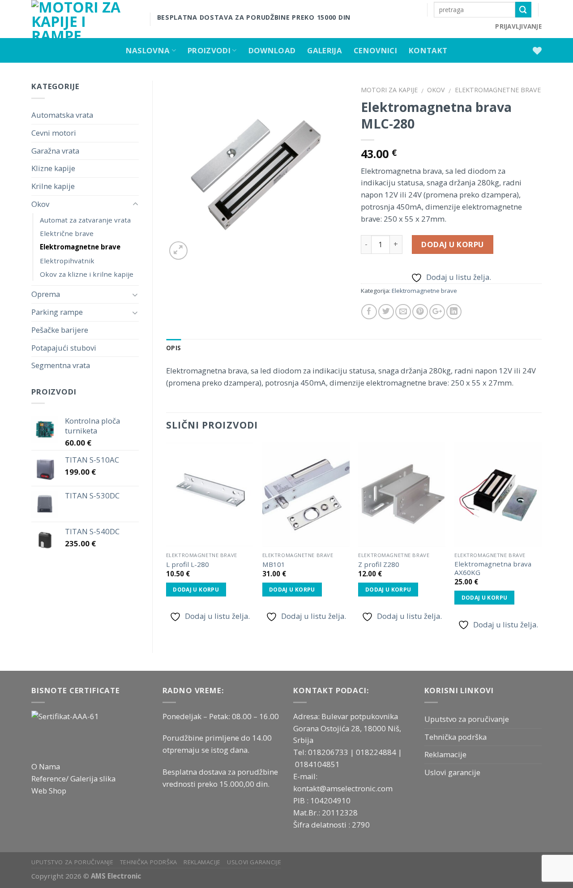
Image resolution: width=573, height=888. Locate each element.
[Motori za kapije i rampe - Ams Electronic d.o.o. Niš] (84, 19)
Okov (40, 204)
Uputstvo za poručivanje (466, 719)
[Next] (541, 540)
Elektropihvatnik (67, 260)
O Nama (45, 766)
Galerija (324, 50)
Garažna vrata (55, 151)
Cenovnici (375, 50)
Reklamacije (445, 754)
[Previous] (166, 540)
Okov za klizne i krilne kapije (86, 274)
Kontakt (428, 50)
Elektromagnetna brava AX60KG (492, 568)
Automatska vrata (62, 115)
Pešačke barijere (59, 330)
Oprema (45, 294)
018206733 (329, 752)
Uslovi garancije (452, 772)
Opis (173, 348)
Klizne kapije (53, 168)
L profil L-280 (187, 564)
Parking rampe (57, 312)
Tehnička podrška (455, 737)
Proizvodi (209, 50)
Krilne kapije (53, 186)
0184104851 (317, 764)
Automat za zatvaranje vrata (85, 219)
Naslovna (148, 50)
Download (272, 50)
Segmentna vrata (60, 365)
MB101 (273, 564)
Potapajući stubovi (63, 348)
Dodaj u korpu (452, 244)
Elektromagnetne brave (80, 246)
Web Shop (48, 790)
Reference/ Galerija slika (73, 778)
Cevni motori (53, 133)
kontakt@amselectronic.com (343, 788)
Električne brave (67, 233)
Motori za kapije (389, 90)
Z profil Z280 (378, 564)
